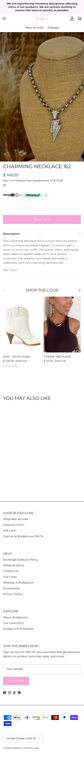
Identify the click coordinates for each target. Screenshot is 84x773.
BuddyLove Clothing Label (25, 748)
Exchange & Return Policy (20, 559)
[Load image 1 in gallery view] (42, 97)
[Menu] (4, 18)
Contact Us (10, 571)
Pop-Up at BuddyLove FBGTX (23, 536)
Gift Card (9, 530)
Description (11, 234)
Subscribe (16, 680)
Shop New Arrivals (15, 519)
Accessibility (11, 588)
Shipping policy (13, 565)
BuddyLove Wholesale (18, 628)
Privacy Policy (12, 594)
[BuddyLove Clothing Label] (42, 18)
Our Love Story (13, 623)
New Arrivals (34, 27)
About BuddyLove (15, 617)
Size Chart (10, 577)
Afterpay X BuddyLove (18, 582)
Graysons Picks (13, 524)
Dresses (53, 27)
